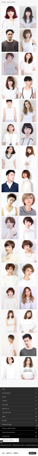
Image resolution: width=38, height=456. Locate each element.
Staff (4, 397)
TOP (3, 389)
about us (5, 408)
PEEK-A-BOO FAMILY (9, 428)
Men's (16, 453)
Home (4, 2)
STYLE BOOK (6, 393)
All (3, 453)
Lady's (8, 453)
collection (6, 412)
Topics (4, 401)
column (5, 404)
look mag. (6, 436)
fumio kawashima (8, 432)
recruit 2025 (6, 424)
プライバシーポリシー (8, 440)
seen (3, 416)
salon (4, 420)
